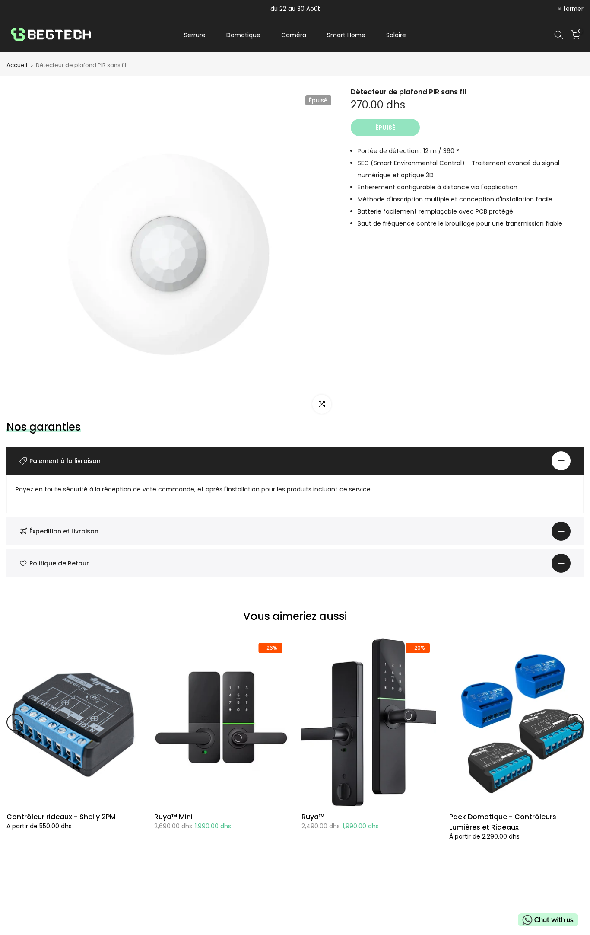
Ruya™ (312, 817)
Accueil (16, 65)
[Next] (575, 722)
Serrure (195, 35)
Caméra (293, 35)
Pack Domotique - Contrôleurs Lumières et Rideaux (502, 822)
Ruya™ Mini (173, 817)
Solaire (396, 35)
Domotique (243, 35)
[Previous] (15, 722)
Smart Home (346, 35)
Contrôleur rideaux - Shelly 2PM (61, 817)
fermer (21, 9)
